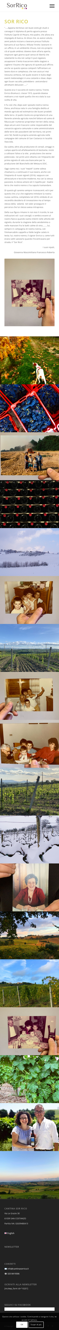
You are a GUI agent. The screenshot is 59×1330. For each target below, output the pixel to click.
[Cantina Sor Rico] (24, 6)
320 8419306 (13, 1273)
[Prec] (11, 292)
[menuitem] (51, 6)
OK (22, 1324)
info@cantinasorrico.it (18, 1268)
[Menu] (51, 6)
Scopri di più (36, 1324)
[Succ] (48, 292)
